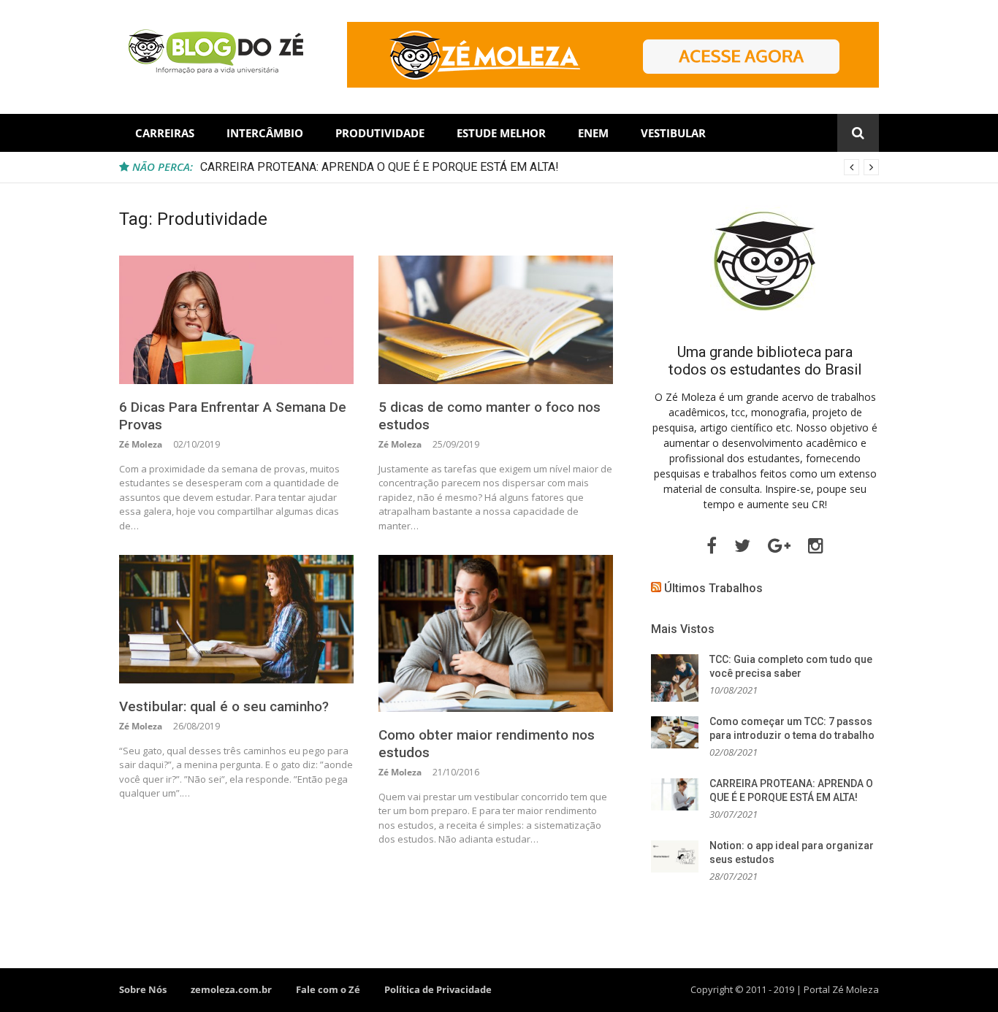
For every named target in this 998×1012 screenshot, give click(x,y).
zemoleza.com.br (231, 989)
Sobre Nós (143, 989)
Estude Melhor (501, 133)
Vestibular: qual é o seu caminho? (224, 706)
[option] (539, 167)
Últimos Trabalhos (713, 588)
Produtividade (379, 133)
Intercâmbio (264, 133)
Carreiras (164, 133)
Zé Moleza (140, 444)
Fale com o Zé (328, 989)
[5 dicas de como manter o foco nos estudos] (495, 320)
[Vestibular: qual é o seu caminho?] (236, 619)
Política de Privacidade (438, 989)
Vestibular (673, 133)
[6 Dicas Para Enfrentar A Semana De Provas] (236, 320)
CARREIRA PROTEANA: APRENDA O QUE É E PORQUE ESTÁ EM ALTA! (379, 167)
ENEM (593, 133)
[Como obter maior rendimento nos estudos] (495, 633)
